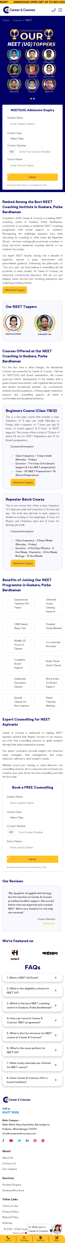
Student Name (15, 117)
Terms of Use (10, 1205)
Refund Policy (10, 1217)
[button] (31, 98)
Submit (32, 177)
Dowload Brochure (13, 1190)
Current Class (14, 133)
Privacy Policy (10, 1211)
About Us (7, 1157)
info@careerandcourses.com (19, 1133)
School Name (14, 159)
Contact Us (9, 1163)
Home (5, 20)
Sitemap (7, 1222)
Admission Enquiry (15, 290)
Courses (17, 20)
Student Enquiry (11, 1184)
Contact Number (16, 145)
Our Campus (9, 1169)
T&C (45, 185)
